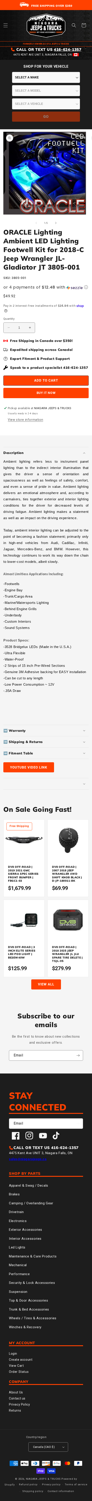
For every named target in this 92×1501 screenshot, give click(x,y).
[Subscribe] (78, 1055)
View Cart (16, 1365)
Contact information (61, 1491)
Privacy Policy (19, 1404)
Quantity (9, 318)
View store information (25, 419)
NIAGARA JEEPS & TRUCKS (43, 1478)
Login (13, 1353)
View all (46, 984)
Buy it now (46, 393)
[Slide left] (36, 223)
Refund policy (28, 1484)
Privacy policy (51, 1484)
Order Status (19, 1372)
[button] (5, 25)
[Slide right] (56, 223)
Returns (15, 1410)
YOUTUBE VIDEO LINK (28, 767)
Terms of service (76, 1484)
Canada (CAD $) (44, 1447)
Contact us (17, 1398)
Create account (20, 1359)
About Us (16, 1392)
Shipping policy (32, 1491)
